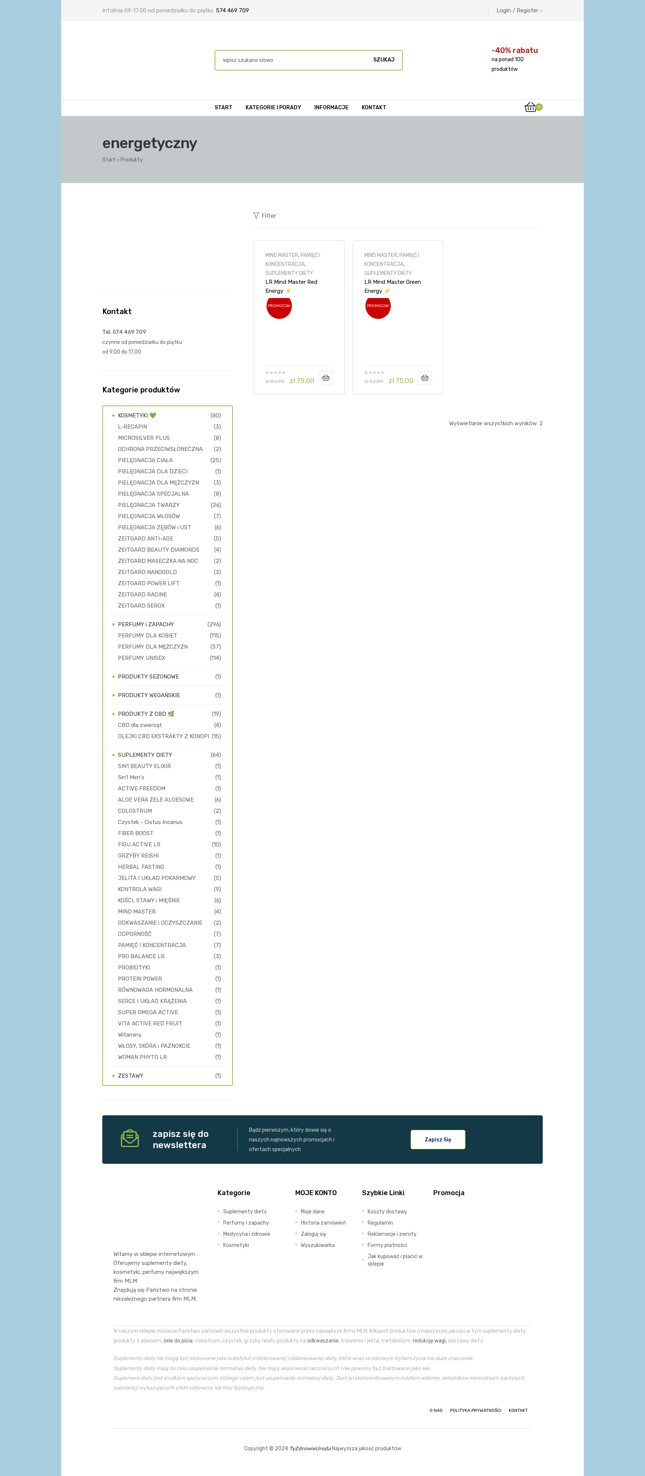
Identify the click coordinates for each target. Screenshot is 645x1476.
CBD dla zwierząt (140, 725)
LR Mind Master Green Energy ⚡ (392, 286)
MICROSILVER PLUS (144, 438)
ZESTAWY (130, 1075)
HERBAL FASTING (141, 867)
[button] (438, 1139)
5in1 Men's (131, 777)
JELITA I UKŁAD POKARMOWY (157, 878)
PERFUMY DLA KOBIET (147, 635)
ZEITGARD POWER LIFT (149, 583)
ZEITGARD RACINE (142, 594)
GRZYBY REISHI (138, 855)
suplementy (156, 1263)
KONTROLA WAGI (140, 889)
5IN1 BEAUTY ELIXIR (144, 766)
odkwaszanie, (323, 1341)
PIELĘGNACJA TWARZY (149, 505)
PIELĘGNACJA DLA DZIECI (152, 471)
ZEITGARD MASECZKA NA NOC (158, 561)
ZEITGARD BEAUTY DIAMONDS (158, 549)
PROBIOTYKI (134, 967)
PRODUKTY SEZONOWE (148, 676)
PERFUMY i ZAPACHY (146, 624)
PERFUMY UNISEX (141, 658)
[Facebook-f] (120, 1410)
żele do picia (178, 1341)
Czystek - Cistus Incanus (150, 822)
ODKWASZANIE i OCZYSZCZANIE (160, 922)
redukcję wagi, (430, 1341)
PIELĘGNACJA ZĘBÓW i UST (154, 527)
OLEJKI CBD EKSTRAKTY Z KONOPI (163, 736)
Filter (269, 215)
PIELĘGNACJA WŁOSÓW (149, 516)
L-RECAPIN (132, 426)
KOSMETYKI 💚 (137, 415)
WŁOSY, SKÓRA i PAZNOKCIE (154, 1046)
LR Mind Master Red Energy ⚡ (291, 286)
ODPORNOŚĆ (135, 934)
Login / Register (517, 10)
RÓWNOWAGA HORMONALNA (155, 990)
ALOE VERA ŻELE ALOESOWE (156, 799)
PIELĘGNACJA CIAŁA (145, 460)
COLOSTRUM (135, 811)
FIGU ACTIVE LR (139, 844)
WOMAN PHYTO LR (142, 1057)
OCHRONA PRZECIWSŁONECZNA (160, 449)
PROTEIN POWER (140, 978)
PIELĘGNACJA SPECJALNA (153, 494)
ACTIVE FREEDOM (141, 788)
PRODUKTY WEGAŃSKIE (149, 695)
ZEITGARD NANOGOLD (147, 572)
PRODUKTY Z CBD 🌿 (146, 714)
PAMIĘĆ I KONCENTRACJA (152, 945)
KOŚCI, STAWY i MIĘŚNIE (149, 900)
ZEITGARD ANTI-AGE (145, 538)
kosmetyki (126, 1272)
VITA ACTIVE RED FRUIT (150, 1023)
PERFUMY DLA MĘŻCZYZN (153, 646)
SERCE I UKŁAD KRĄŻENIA (152, 1001)
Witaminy (129, 1034)
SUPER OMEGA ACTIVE (148, 1012)
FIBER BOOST (135, 833)
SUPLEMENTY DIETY (289, 273)
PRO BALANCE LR (141, 956)
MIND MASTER (281, 255)
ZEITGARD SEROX (141, 605)
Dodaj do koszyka (326, 378)
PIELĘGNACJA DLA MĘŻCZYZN (158, 482)
